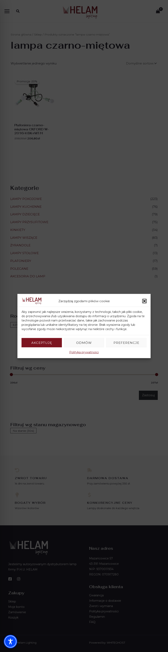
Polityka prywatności (84, 352)
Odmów (84, 342)
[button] (144, 301)
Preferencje (126, 342)
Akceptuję (41, 342)
